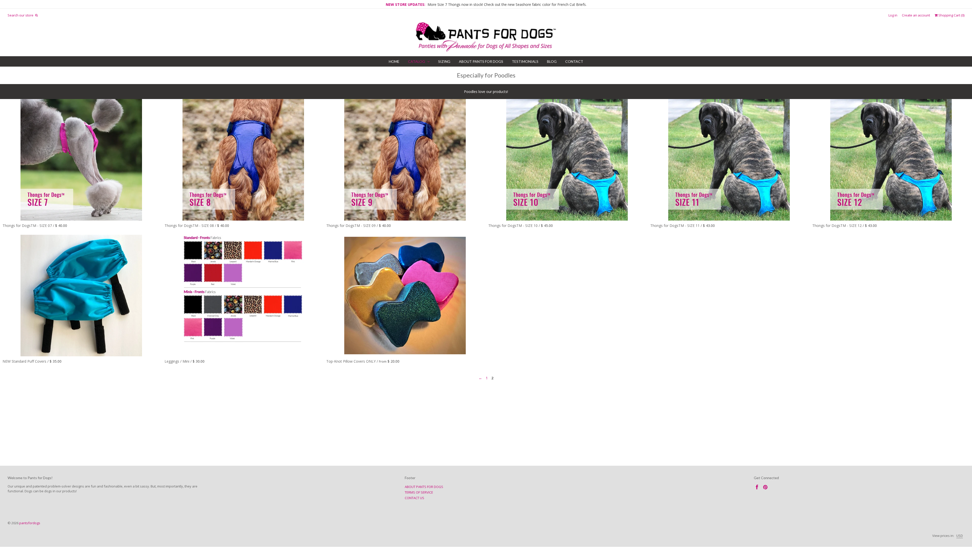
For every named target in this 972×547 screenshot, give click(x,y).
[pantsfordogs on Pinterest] (765, 487)
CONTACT (574, 61)
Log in (892, 15)
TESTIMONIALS (525, 61)
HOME (394, 61)
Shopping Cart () (951, 15)
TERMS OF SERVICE (419, 492)
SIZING (444, 61)
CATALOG (416, 61)
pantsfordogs (29, 523)
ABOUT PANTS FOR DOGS (481, 61)
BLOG (552, 61)
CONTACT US (414, 498)
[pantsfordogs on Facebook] (757, 487)
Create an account (916, 15)
